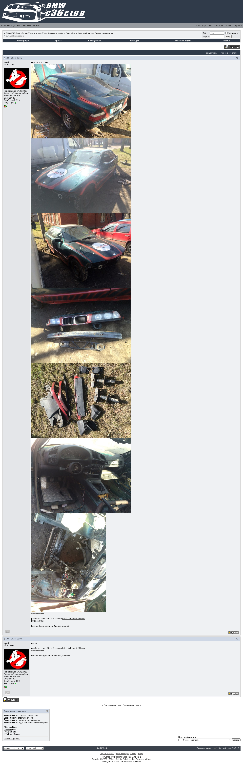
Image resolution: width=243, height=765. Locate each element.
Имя (204, 33)
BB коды (8, 727)
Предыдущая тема (112, 705)
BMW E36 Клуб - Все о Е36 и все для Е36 (20, 25)
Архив (133, 754)
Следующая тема (131, 705)
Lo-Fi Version (103, 748)
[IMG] (6, 732)
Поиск (228, 25)
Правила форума (12, 739)
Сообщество (94, 41)
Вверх (140, 754)
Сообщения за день (183, 41)
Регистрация (23, 41)
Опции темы (211, 53)
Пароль (206, 36)
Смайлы (8, 729)
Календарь (201, 25)
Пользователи (216, 25)
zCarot (148, 759)
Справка (238, 25)
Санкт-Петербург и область (79, 33)
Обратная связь (107, 754)
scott (6, 62)
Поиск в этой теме (229, 53)
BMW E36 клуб (122, 754)
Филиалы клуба (55, 33)
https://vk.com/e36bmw (73, 618)
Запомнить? (234, 33)
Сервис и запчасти (104, 33)
